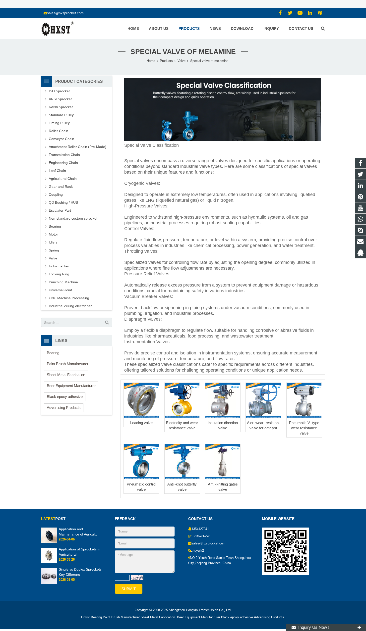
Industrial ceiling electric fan (70, 306)
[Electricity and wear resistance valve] (182, 400)
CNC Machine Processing (69, 298)
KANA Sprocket (61, 107)
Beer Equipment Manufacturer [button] (71, 386)
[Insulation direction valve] (222, 400)
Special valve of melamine (183, 51)
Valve (53, 258)
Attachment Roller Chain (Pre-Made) (77, 147)
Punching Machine (63, 282)
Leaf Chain (57, 171)
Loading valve (141, 423)
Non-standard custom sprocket (73, 218)
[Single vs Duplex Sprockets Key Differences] (49, 582)
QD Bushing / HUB (63, 202)
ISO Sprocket (59, 91)
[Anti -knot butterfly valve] (182, 461)
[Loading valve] (141, 400)
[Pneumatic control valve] (141, 461)
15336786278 (200, 536)
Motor (53, 234)
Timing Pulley (59, 123)
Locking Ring (59, 274)
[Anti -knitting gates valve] (222, 461)
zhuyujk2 (197, 550)
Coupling (56, 194)
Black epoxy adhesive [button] (65, 396)
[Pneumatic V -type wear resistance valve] (304, 400)
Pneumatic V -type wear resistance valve (304, 428)
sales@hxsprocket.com (65, 13)
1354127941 (200, 529)
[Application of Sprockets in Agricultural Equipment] (49, 562)
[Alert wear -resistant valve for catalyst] (263, 400)
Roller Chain (58, 131)
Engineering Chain (63, 163)
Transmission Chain (64, 155)
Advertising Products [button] (64, 407)
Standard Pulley (61, 115)
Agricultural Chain (63, 179)
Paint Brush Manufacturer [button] (67, 364)
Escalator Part (60, 210)
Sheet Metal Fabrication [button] (66, 375)
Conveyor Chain (61, 139)
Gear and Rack (61, 187)
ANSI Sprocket (60, 99)
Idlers (53, 242)
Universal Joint (60, 290)
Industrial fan (59, 266)
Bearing (55, 226)
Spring (54, 250)
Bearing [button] (53, 353)
